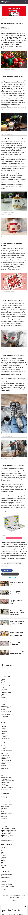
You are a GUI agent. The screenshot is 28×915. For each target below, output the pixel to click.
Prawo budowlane (5, 806)
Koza (2, 811)
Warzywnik (4, 758)
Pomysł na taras (5, 877)
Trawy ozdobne (5, 768)
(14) (15, 538)
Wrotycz (3, 763)
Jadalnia (3, 733)
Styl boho (3, 736)
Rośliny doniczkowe (6, 750)
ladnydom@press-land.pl (7, 884)
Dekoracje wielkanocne (7, 787)
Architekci (3, 784)
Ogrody (19, 895)
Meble (2, 775)
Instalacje (3, 697)
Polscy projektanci (6, 782)
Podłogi (3, 704)
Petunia (3, 864)
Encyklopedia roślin (6, 760)
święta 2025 (5, 566)
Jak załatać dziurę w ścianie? (8, 830)
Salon (2, 725)
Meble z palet (4, 753)
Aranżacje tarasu (5, 757)
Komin (2, 682)
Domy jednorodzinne (6, 874)
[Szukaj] (22, 2)
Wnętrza (24, 895)
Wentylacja (4, 816)
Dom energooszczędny (7, 820)
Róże (2, 850)
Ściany (3, 696)
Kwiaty (3, 867)
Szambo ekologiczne (6, 718)
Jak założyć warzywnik (7, 835)
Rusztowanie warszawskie (8, 713)
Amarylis (3, 855)
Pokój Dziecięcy (5, 779)
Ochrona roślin (5, 752)
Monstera (3, 745)
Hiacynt (3, 847)
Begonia (3, 849)
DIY (2, 838)
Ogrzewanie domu (6, 692)
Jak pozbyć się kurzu (6, 833)
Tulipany (3, 852)
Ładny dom (5, 895)
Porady (3, 679)
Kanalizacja (4, 818)
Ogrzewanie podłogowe (7, 813)
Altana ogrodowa (5, 747)
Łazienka (3, 726)
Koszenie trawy (5, 755)
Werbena (3, 865)
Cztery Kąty (4, 797)
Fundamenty (4, 694)
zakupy (10, 18)
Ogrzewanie (4, 810)
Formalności (4, 689)
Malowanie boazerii (6, 711)
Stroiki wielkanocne (6, 789)
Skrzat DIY (4, 827)
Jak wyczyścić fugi (6, 832)
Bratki (2, 862)
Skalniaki (3, 748)
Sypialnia (3, 728)
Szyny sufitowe (5, 815)
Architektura (16, 897)
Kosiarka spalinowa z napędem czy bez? (11, 767)
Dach (2, 687)
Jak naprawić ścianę (6, 837)
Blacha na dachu (5, 716)
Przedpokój (4, 731)
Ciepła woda (4, 691)
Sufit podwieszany (6, 714)
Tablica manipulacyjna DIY (7, 840)
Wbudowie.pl (4, 808)
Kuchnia (3, 730)
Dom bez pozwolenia (6, 804)
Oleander (3, 854)
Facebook (14, 900)
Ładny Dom (4, 796)
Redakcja (3, 889)
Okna (2, 684)
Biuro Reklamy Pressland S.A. (9, 886)
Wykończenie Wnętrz (6, 706)
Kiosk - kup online (14, 8)
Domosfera (4, 18)
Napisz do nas (5, 888)
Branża (3, 876)
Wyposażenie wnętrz (6, 777)
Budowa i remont (13, 895)
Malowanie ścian (5, 708)
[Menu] (26, 2)
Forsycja (3, 859)
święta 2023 (10, 563)
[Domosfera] (5, 2)
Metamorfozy (4, 735)
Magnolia (3, 765)
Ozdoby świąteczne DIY (7, 780)
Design (10, 897)
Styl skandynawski (6, 738)
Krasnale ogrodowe (6, 762)
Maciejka (3, 857)
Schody (3, 681)
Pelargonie (4, 860)
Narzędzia (3, 709)
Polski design (4, 785)
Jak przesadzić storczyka (8, 828)
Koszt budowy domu (6, 686)
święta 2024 (18, 563)
